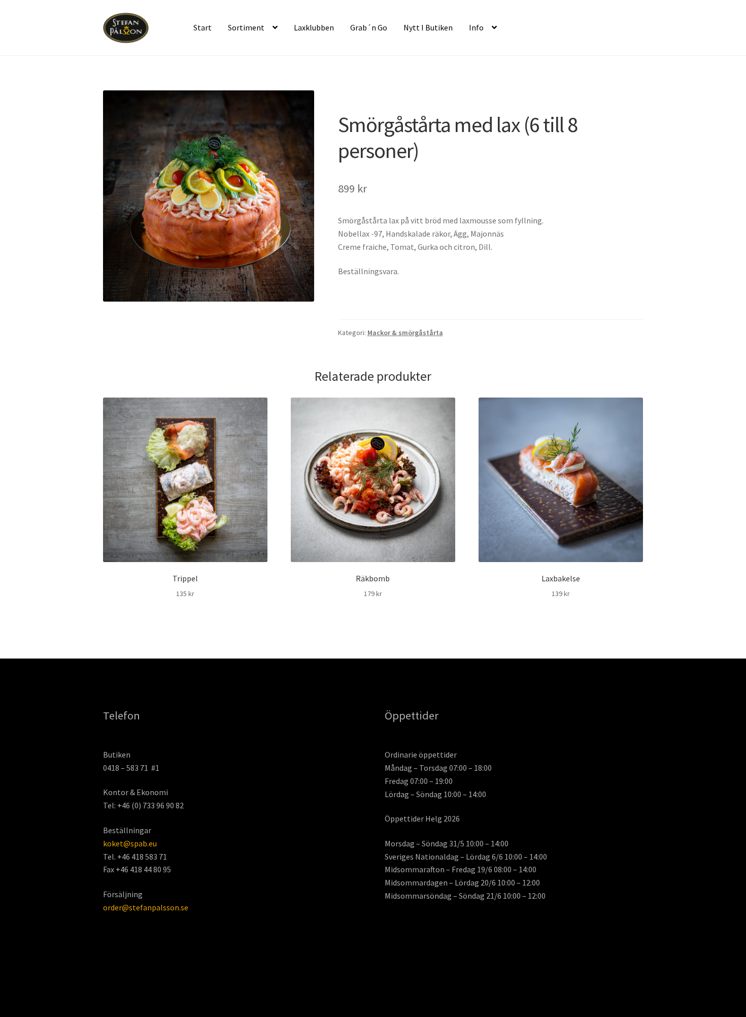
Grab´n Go (368, 27)
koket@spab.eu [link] (130, 843)
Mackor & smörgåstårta (405, 332)
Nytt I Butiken (428, 27)
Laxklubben (314, 27)
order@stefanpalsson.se (145, 907)
